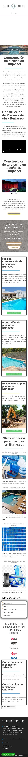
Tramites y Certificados (10, 609)
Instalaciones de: (8, 603)
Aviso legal (5, 748)
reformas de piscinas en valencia (17, 517)
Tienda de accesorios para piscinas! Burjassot (14, 561)
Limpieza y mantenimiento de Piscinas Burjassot (14, 452)
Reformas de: (7, 615)
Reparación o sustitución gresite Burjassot (14, 524)
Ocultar (13, 706)
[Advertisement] (14, 30)
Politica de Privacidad (8, 747)
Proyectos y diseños (9, 612)
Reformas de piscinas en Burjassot (14, 487)
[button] (4, 185)
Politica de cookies (7, 745)
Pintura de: (6, 606)
